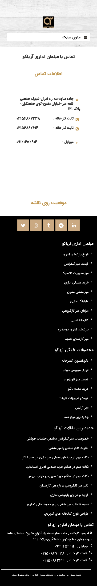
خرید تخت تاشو (78, 389)
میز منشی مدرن (78, 292)
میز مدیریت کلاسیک (75, 273)
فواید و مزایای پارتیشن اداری (69, 495)
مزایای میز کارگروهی (75, 311)
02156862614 (27, 128)
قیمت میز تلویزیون (76, 380)
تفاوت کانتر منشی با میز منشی (68, 448)
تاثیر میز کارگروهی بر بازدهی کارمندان (64, 486)
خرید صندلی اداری (76, 283)
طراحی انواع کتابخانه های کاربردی (66, 514)
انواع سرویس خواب (75, 370)
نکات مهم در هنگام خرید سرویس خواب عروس (58, 476)
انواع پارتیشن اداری (76, 254)
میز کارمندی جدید (77, 339)
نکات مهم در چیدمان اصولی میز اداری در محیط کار (55, 457)
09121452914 (26, 142)
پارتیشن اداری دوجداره (73, 330)
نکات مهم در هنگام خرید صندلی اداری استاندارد (57, 467)
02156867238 (28, 119)
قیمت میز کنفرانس (76, 264)
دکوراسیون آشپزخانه (75, 361)
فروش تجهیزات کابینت (74, 398)
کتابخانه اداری (79, 320)
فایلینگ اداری (79, 301)
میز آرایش (82, 408)
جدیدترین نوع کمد (76, 417)
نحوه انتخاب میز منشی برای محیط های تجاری (58, 504)
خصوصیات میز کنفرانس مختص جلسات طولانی (58, 439)
